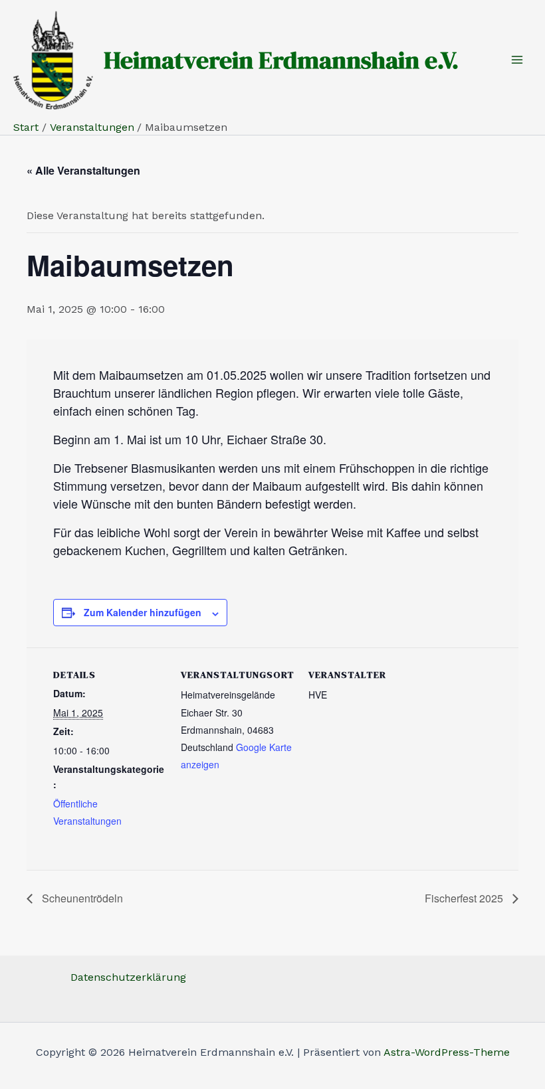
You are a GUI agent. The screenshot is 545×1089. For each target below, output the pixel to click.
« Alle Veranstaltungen (83, 170)
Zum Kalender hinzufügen (142, 612)
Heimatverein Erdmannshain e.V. (281, 59)
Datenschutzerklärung (128, 977)
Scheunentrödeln (81, 898)
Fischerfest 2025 (465, 898)
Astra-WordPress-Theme (446, 1052)
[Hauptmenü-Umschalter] (517, 59)
